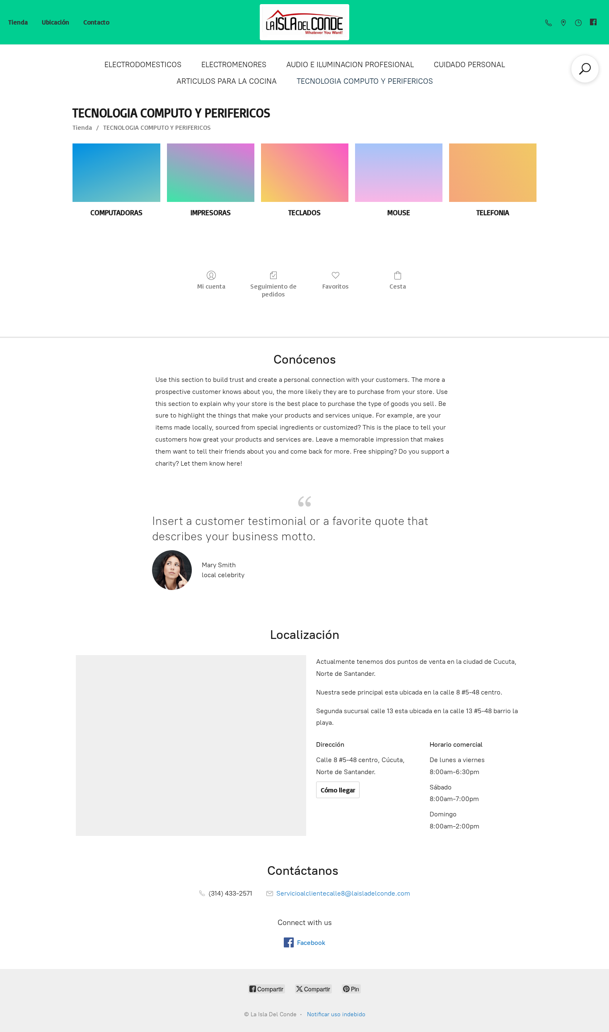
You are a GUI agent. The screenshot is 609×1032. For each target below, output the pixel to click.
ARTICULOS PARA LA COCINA (226, 81)
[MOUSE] (398, 172)
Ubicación (55, 22)
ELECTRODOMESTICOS (142, 64)
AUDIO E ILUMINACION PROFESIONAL (350, 64)
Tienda (18, 22)
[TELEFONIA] (492, 172)
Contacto (96, 22)
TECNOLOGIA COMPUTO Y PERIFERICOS (365, 81)
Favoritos (335, 286)
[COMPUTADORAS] (116, 172)
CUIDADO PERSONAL (469, 64)
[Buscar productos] (585, 68)
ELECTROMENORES (233, 64)
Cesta (397, 286)
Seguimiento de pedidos (273, 290)
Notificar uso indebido (336, 1014)
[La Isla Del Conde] (305, 22)
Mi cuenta (211, 286)
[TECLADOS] (304, 172)
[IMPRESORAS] (210, 172)
